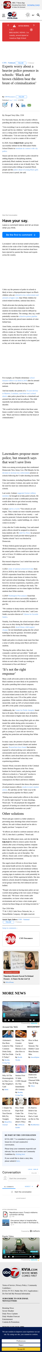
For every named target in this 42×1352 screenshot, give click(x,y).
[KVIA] (15, 15)
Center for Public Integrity (24, 710)
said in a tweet (14, 509)
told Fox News (24, 533)
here (18, 1161)
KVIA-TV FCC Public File (12, 1291)
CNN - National (23, 919)
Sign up (35, 1169)
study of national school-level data (20, 569)
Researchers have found (17, 747)
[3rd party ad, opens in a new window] (21, 969)
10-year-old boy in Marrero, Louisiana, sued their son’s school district (20, 393)
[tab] (8, 1187)
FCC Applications (30, 1291)
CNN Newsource (10, 97)
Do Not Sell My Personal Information (16, 1294)
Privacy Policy (21, 1285)
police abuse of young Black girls (26, 170)
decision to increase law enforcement (15, 473)
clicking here (20, 1154)
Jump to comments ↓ (10, 928)
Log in (30, 1169)
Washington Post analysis (17, 596)
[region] (21, 1200)
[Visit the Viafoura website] (35, 1231)
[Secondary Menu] (5, 15)
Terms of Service (8, 1285)
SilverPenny (9, 982)
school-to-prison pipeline (28, 316)
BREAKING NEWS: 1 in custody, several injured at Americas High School (19, 35)
